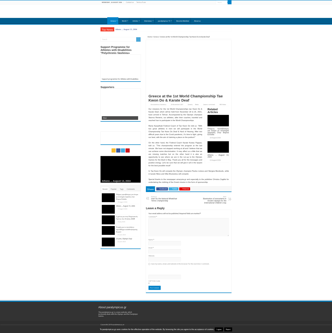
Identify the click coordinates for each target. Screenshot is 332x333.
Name (151, 240)
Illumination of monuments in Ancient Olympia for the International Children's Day (214, 200)
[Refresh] (167, 270)
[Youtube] (214, 2)
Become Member (182, 21)
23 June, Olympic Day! (124, 239)
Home (104, 20)
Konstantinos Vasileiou (158, 104)
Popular (114, 189)
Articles (135, 21)
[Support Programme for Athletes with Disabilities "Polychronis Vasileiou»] (120, 66)
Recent (105, 189)
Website (151, 256)
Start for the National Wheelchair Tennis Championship (164, 199)
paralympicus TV (164, 21)
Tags (121, 189)
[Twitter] (212, 2)
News (197, 104)
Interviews (148, 21)
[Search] (229, 2)
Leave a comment (209, 104)
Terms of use (141, 2)
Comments (131, 189)
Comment (152, 217)
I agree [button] (219, 329)
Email (151, 248)
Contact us (130, 2)
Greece (113, 21)
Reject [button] (228, 329)
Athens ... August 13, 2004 (126, 29)
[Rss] (207, 2)
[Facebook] (209, 2)
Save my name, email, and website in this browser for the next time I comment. (180, 264)
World (124, 21)
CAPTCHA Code (154, 281)
